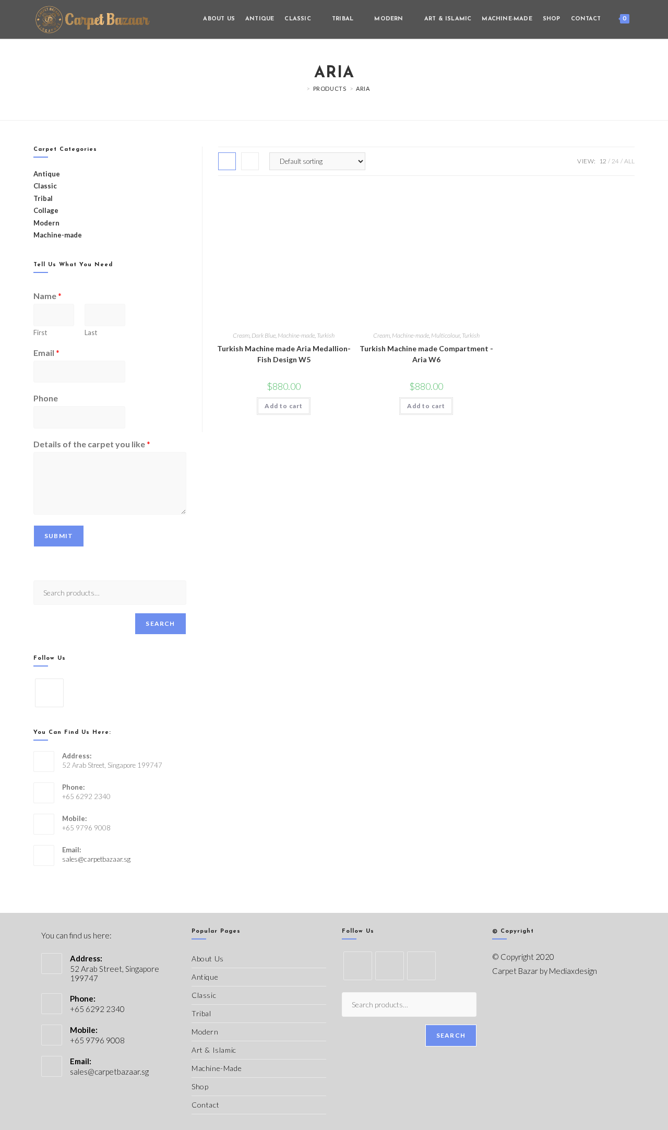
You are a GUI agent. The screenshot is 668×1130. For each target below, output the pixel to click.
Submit (58, 536)
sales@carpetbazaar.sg (96, 859)
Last (91, 332)
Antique (205, 976)
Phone (45, 398)
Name (47, 296)
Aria (362, 88)
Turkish (326, 335)
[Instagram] (421, 965)
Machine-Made (217, 1068)
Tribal (43, 198)
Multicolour (445, 335)
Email (46, 353)
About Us (208, 958)
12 (602, 161)
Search (160, 623)
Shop (200, 1086)
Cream (241, 335)
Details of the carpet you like (91, 444)
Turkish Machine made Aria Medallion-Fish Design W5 (284, 354)
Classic (204, 995)
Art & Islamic (214, 1049)
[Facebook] (49, 693)
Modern (205, 1031)
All (629, 161)
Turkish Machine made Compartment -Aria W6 (426, 354)
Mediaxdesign (573, 971)
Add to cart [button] (284, 406)
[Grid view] (227, 161)
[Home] (300, 88)
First (40, 332)
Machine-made (296, 335)
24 (615, 161)
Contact (205, 1104)
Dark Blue (264, 335)
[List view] (250, 161)
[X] (357, 965)
